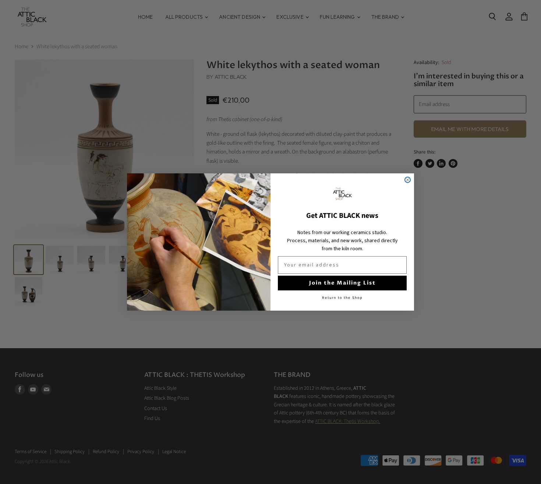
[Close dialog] (407, 180)
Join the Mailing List (342, 282)
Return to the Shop (342, 298)
